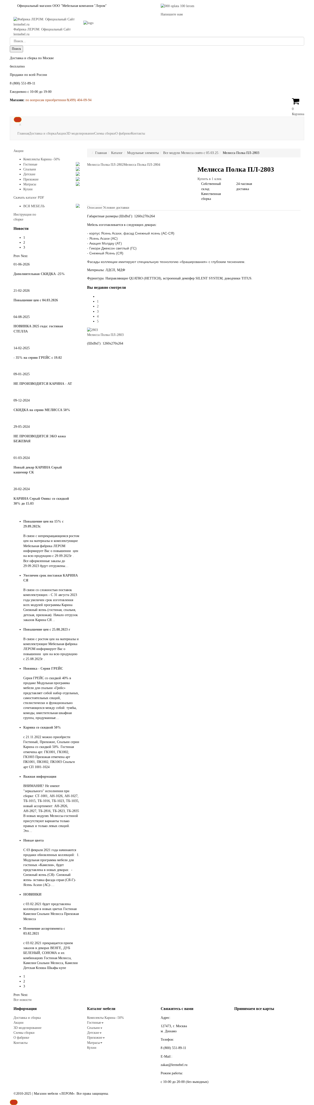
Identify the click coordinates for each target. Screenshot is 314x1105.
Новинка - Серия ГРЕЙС (43, 668)
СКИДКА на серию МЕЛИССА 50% (41, 410)
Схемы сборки (104, 133)
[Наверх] (14, 1102)
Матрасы (29, 184)
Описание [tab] (94, 207)
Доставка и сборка (42, 133)
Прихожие (31, 179)
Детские (29, 174)
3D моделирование (80, 133)
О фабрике (123, 133)
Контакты (138, 133)
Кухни (28, 189)
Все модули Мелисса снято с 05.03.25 (190, 153)
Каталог (117, 153)
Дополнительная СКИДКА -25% (39, 274)
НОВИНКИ (32, 894)
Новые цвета (33, 840)
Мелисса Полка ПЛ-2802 (105, 164)
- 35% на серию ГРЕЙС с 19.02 (37, 357)
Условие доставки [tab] (116, 207)
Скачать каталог (28, 197)
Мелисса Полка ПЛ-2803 (105, 335)
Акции (61, 133)
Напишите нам (172, 14)
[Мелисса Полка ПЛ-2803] (92, 330)
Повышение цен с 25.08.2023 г (46, 629)
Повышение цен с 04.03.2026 (35, 300)
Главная (23, 133)
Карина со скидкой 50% (42, 727)
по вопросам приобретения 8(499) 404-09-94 (59, 100)
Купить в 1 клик (209, 179)
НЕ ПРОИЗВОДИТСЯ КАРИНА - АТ (42, 384)
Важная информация (39, 776)
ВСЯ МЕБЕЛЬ (34, 206)
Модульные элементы (143, 153)
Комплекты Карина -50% (41, 159)
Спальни (29, 169)
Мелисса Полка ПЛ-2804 (142, 164)
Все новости (22, 1000)
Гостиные (30, 164)
